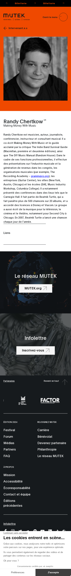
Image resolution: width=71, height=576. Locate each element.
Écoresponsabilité (16, 488)
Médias (8, 443)
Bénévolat (44, 436)
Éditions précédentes (12, 502)
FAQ (6, 456)
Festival (9, 430)
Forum (8, 436)
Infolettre (9, 523)
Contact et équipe (17, 494)
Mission (9, 475)
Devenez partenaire (51, 443)
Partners (9, 449)
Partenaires (9, 380)
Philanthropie (47, 449)
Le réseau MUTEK (50, 456)
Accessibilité (13, 481)
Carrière (43, 430)
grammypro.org (40, 176)
